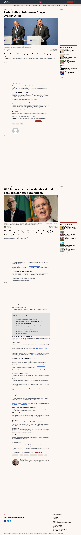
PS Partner (55, 527)
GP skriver (14, 103)
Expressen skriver (16, 113)
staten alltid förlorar (41, 366)
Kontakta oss (55, 517)
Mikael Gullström (23, 459)
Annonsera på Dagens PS (58, 525)
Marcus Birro (22, 128)
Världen (21, 5)
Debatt (11, 9)
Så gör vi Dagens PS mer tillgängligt (60, 529)
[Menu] (76, 2)
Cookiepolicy (55, 521)
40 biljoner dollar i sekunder (34, 266)
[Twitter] (8, 521)
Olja (13, 123)
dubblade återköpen (38, 344)
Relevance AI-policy (57, 523)
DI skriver (14, 85)
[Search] (74, 2)
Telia (18, 123)
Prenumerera (38, 121)
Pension (26, 455)
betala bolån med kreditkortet (41, 348)
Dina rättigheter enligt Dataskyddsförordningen (62, 522)
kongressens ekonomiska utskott (42, 305)
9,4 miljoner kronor (39, 309)
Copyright (55, 518)
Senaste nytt (16, 5)
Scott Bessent (33, 455)
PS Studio (65, 5)
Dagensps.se (6, 9)
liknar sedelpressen (36, 354)
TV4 (22, 123)
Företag (44, 5)
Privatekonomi (34, 5)
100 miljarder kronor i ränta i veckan (19, 404)
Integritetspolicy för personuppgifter (60, 519)
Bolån (21, 455)
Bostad (11, 186)
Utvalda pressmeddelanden (58, 515)
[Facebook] (5, 521)
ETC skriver (14, 94)
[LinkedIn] (10, 521)
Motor (48, 5)
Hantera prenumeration (57, 514)
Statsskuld (40, 455)
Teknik (40, 5)
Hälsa (52, 5)
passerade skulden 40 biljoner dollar (25, 273)
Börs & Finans (27, 5)
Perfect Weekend (58, 5)
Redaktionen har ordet (57, 526)
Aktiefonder (15, 455)
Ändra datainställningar (57, 530)
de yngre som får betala (25, 425)
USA (46, 455)
